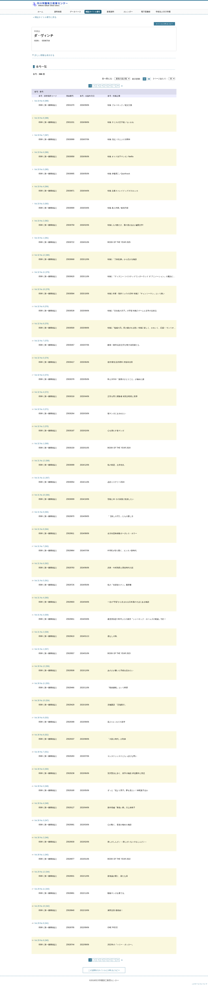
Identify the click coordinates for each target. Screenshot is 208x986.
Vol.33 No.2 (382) (41, 221)
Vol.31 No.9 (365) (41, 512)
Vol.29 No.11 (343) (41, 889)
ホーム (40, 12)
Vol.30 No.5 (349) (41, 786)
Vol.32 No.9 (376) (41, 306)
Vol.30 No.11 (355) (41, 683)
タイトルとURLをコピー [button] (164, 24)
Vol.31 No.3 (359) (41, 615)
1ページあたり (159, 78)
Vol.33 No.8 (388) (41, 118)
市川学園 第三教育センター (61, 5)
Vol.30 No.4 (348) (41, 803)
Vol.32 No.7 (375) (41, 341)
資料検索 (58, 12)
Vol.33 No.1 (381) (41, 238)
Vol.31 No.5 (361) (41, 581)
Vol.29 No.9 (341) (41, 923)
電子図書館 (145, 12)
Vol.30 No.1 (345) (41, 855)
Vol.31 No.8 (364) (41, 529)
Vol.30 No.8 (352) (41, 735)
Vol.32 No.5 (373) (41, 375)
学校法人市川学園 (163, 12)
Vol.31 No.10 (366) (42, 495)
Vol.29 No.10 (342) (42, 906)
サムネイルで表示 (149, 79)
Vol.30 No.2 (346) (41, 837)
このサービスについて (199, 984)
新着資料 (110, 12)
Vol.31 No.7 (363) (41, 546)
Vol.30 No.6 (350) (41, 769)
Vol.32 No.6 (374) (41, 358)
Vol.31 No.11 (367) (41, 478)
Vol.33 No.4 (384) (41, 186)
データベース (75, 12)
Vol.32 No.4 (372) (41, 392)
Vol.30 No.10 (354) (42, 700)
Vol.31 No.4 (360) (41, 598)
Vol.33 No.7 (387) (41, 135)
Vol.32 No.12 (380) (42, 255)
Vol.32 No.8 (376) (41, 324)
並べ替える (107, 78)
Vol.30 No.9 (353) (41, 718)
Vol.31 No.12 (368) (42, 461)
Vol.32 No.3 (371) (41, 409)
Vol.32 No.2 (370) (41, 426)
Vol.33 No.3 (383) (41, 204)
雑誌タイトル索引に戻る (45, 17)
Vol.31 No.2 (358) (41, 632)
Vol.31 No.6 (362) (41, 563)
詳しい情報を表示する (44, 55)
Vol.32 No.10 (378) (42, 289)
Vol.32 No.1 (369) (41, 443)
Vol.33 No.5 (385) (41, 169)
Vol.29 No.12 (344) (42, 872)
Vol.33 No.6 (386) (41, 152)
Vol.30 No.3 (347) (41, 820)
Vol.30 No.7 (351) (41, 752)
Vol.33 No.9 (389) (41, 101)
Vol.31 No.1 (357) (41, 649)
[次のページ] (122, 85)
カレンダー (128, 12)
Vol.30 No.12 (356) (42, 666)
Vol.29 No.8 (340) (41, 940)
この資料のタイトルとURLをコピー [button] (104, 970)
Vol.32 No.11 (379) (41, 272)
